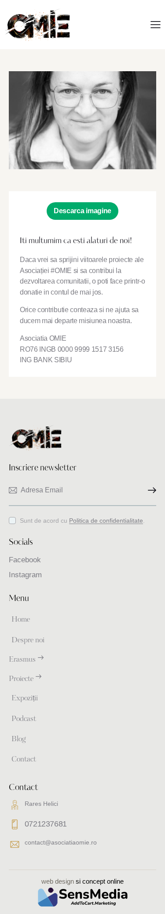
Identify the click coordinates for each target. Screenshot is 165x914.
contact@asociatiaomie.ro (61, 842)
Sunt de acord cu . (82, 520)
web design (57, 881)
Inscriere (149, 490)
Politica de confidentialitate (106, 520)
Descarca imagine (82, 211)
